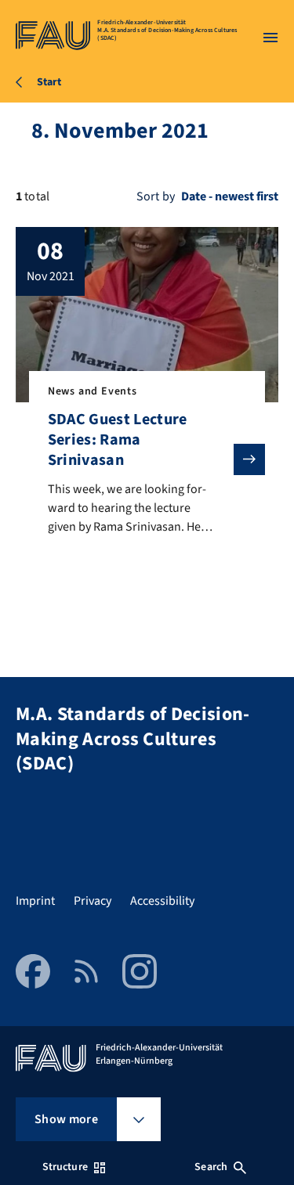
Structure (65, 1167)
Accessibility (162, 900)
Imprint (35, 900)
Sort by (155, 196)
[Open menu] (270, 37)
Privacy (92, 900)
